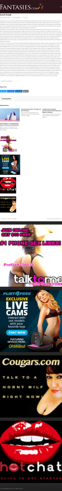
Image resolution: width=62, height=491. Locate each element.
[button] (61, 6)
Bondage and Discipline (6, 81)
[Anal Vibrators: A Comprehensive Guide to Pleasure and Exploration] (10, 115)
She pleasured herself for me (54, 219)
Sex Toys (26, 17)
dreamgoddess (16, 17)
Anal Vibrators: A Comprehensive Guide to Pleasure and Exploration (9, 124)
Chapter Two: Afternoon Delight (8, 219)
